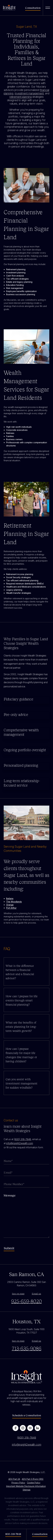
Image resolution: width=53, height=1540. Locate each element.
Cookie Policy (33, 1482)
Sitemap (26, 1489)
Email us (36, 1293)
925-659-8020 (26, 1301)
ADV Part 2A (14, 1479)
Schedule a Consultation (26, 1415)
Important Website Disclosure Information (26, 1486)
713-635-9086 (26, 1348)
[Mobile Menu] (47, 8)
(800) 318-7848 (22, 1139)
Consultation (32, 7)
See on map (18, 1293)
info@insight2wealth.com (19, 1143)
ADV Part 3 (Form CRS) (32, 1479)
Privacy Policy (18, 1482)
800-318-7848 (13, 1534)
